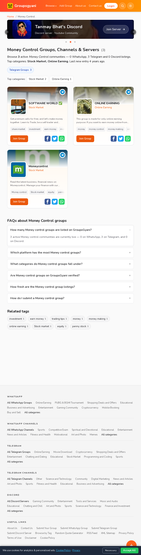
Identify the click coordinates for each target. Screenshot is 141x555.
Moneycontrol (38, 166)
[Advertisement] (70, 356)
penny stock (64, 192)
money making (115, 129)
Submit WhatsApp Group (74, 528)
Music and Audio (109, 501)
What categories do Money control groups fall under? (46, 264)
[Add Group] (131, 545)
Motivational (61, 434)
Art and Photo (78, 434)
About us (80, 6)
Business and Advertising (21, 407)
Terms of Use (14, 538)
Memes (94, 434)
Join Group (19, 138)
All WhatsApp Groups (19, 402)
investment (34, 129)
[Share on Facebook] (47, 139)
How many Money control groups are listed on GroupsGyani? (51, 230)
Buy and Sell (14, 412)
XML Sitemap (108, 533)
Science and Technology (59, 479)
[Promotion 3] (75, 42)
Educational (126, 402)
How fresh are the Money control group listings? (42, 287)
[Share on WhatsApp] (62, 139)
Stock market (37, 192)
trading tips (59, 319)
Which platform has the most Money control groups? (45, 253)
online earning (18, 326)
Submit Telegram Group (104, 528)
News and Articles (17, 434)
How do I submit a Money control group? (37, 298)
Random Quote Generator (69, 533)
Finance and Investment (117, 506)
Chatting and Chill (32, 506)
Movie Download (62, 452)
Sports (41, 429)
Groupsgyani (25, 5)
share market (18, 129)
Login (111, 6)
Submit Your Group (46, 528)
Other (39, 479)
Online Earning (62, 79)
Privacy (76, 550)
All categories (32, 412)
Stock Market (37, 79)
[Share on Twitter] (55, 139)
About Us (12, 528)
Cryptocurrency (90, 407)
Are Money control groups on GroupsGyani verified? (45, 275)
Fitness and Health (40, 434)
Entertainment (45, 407)
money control (96, 129)
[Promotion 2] (70, 42)
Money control (19, 192)
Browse (51, 6)
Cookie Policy (47, 538)
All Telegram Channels (19, 479)
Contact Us (27, 528)
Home (10, 16)
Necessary (111, 550)
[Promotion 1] (66, 42)
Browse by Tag (43, 533)
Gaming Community (67, 407)
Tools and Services (86, 501)
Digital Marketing (100, 479)
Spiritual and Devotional (85, 429)
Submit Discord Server (19, 533)
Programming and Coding (98, 456)
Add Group (65, 6)
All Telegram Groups (18, 452)
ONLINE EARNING (107, 103)
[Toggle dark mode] (130, 6)
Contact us (95, 6)
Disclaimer (31, 538)
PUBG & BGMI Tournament (69, 402)
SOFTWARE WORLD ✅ (45, 103)
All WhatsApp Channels (20, 429)
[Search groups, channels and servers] (122, 6)
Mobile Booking (110, 407)
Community (81, 479)
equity (51, 192)
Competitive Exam (58, 429)
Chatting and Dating (36, 456)
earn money (50, 129)
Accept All (129, 550)
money (81, 129)
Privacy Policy (126, 533)
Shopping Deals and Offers (102, 402)
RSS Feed (92, 533)
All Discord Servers (18, 501)
